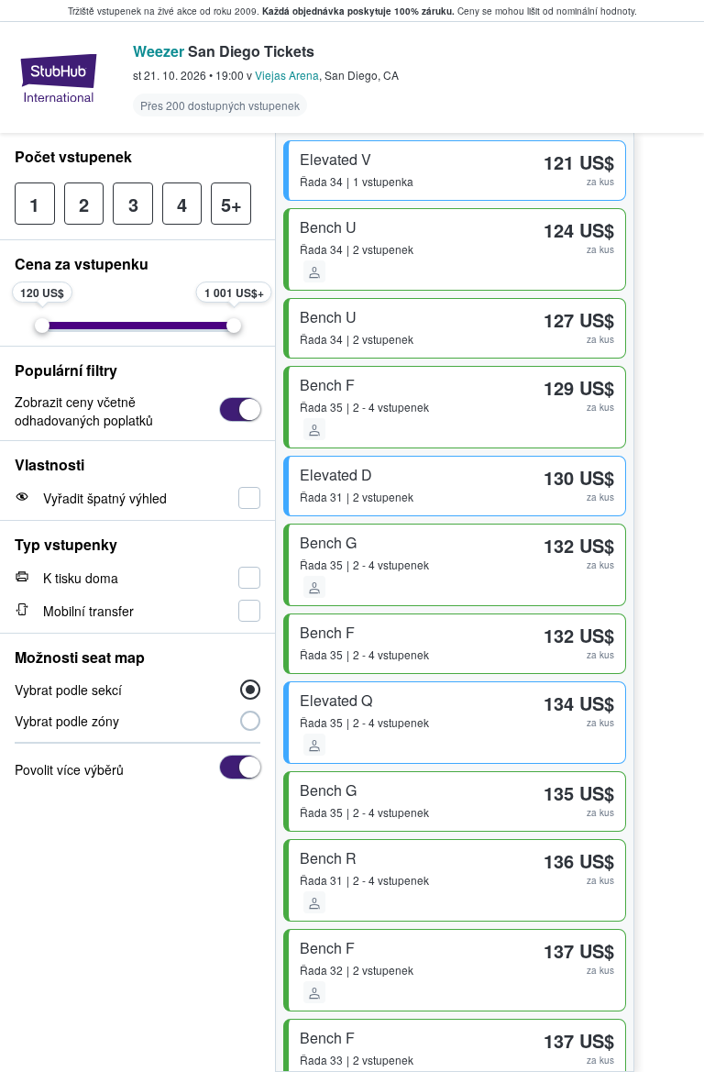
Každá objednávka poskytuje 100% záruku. (358, 11)
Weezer (158, 50)
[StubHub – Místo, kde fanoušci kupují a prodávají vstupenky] (59, 78)
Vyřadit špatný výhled (105, 498)
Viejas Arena (287, 75)
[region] (669, 602)
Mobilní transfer (88, 611)
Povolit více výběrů (69, 769)
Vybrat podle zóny (67, 721)
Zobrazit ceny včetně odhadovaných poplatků (84, 410)
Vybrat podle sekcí (68, 689)
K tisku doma (80, 578)
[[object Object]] (239, 409)
